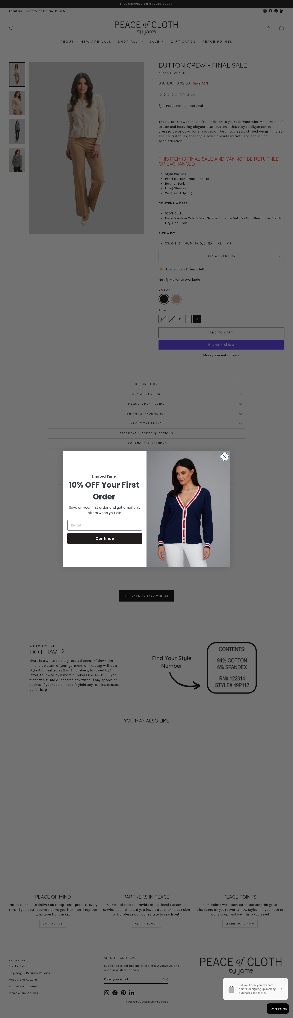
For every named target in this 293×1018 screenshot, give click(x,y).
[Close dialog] (224, 456)
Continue (104, 538)
